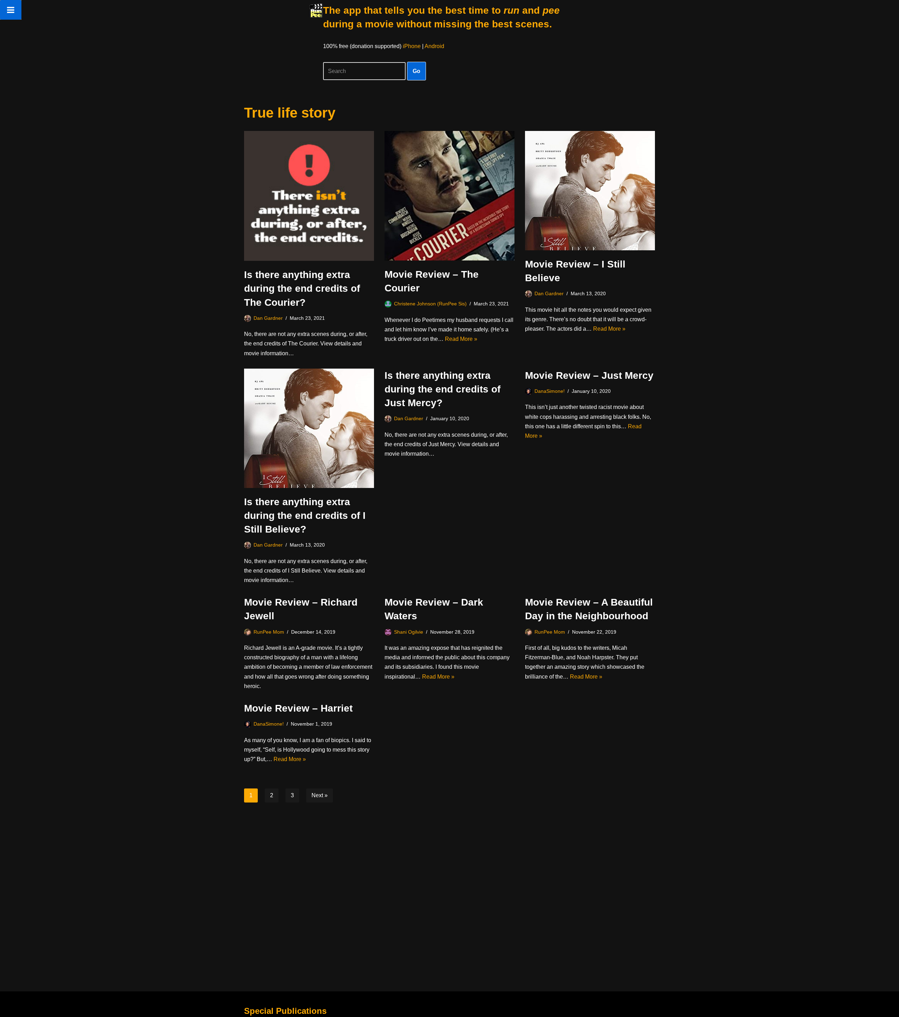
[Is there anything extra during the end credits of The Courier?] (309, 196)
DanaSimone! (549, 391)
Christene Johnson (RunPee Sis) (430, 303)
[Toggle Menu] (10, 10)
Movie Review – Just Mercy (589, 375)
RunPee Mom (269, 632)
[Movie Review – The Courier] (449, 195)
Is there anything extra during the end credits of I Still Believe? (305, 515)
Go (416, 71)
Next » (319, 795)
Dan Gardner (268, 318)
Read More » (461, 339)
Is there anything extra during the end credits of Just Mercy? (442, 389)
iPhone (412, 46)
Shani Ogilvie (408, 632)
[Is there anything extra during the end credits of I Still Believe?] (309, 428)
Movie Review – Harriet (298, 708)
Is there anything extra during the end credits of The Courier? (302, 288)
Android (434, 46)
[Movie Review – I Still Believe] (590, 190)
